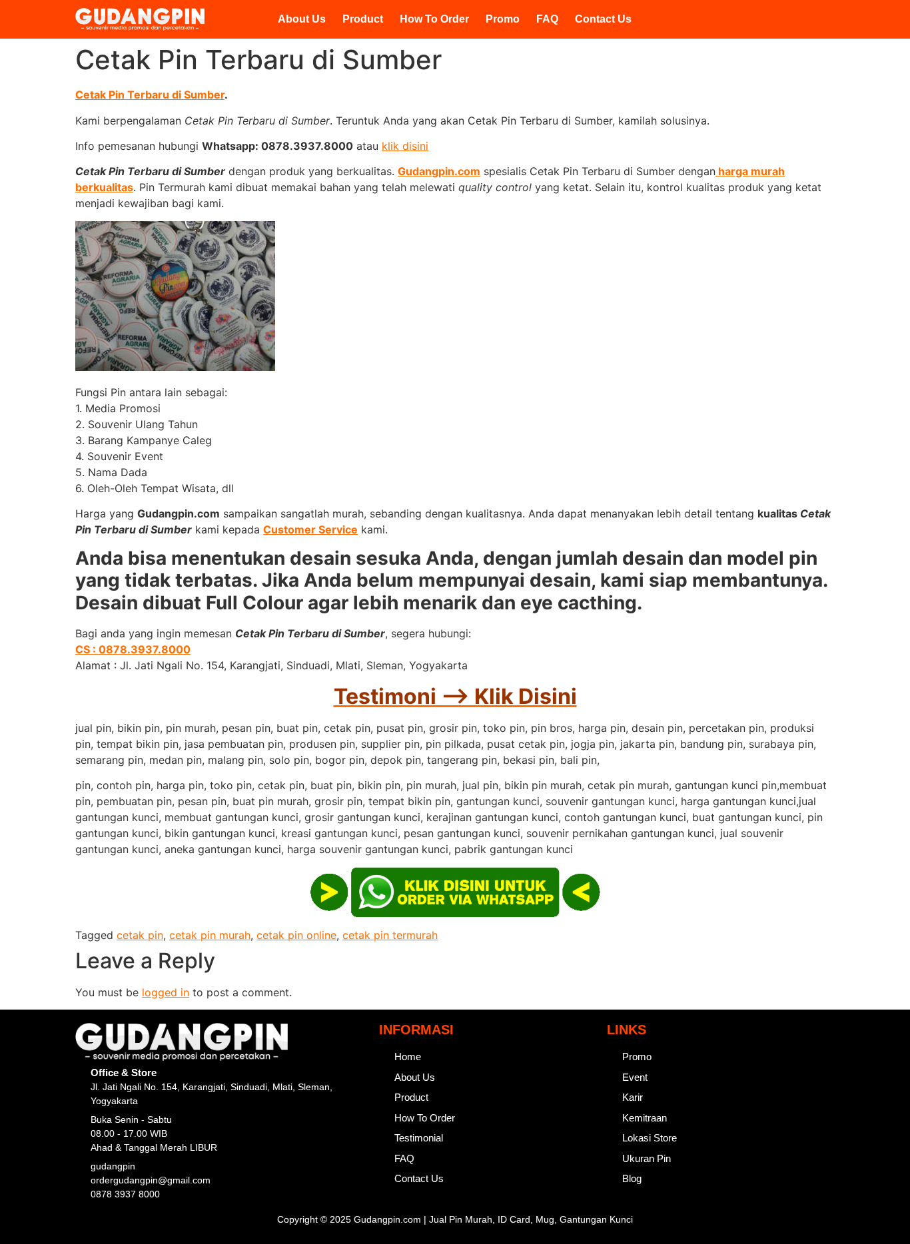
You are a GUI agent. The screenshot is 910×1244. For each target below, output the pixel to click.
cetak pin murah (209, 935)
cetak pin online (296, 935)
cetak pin (140, 935)
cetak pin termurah (390, 935)
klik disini (405, 146)
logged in (165, 992)
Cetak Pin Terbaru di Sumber (150, 94)
